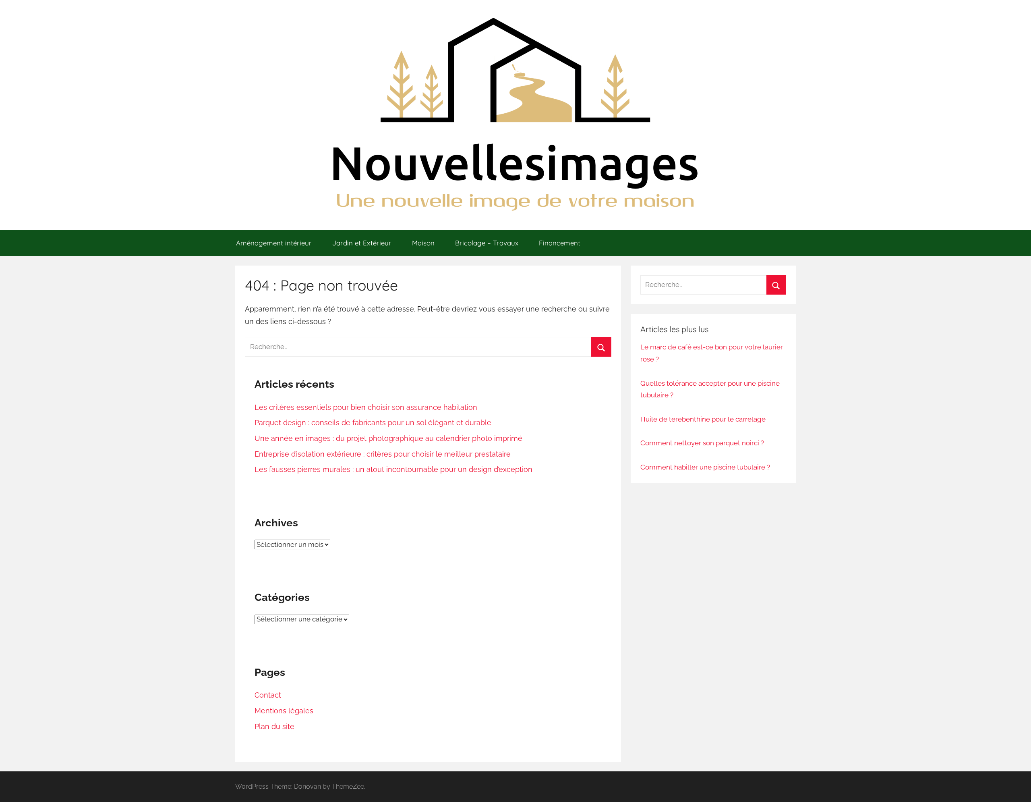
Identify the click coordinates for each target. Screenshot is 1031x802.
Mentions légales (284, 710)
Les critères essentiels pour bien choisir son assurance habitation (366, 407)
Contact (268, 695)
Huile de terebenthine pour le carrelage (703, 419)
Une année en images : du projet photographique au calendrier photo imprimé (388, 438)
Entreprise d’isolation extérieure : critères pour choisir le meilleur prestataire (383, 454)
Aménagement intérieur (274, 243)
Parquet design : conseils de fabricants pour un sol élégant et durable (373, 422)
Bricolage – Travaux (486, 243)
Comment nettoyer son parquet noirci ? (702, 443)
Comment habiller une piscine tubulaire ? (705, 467)
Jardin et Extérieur (361, 243)
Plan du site (274, 726)
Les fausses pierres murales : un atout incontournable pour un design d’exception (393, 469)
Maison (423, 243)
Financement (559, 243)
